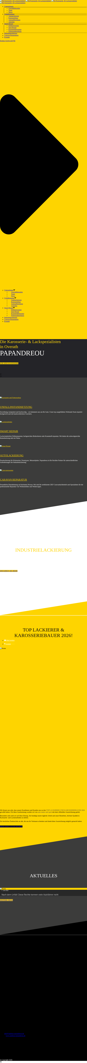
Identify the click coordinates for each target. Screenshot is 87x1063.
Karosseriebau (13, 18)
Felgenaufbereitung (14, 31)
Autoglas (11, 22)
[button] (9, 640)
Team (10, 10)
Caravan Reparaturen (11, 35)
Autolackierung (13, 16)
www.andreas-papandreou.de (15, 1036)
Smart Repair (8, 24)
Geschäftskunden (14, 8)
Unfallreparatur (9, 14)
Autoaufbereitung (14, 20)
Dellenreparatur (13, 26)
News (10, 12)
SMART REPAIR (9, 431)
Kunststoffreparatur (14, 29)
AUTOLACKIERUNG (11, 455)
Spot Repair (12, 27)
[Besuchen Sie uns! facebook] (1, 1058)
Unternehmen (8, 6)
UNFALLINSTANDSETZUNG (16, 407)
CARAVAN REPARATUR (13, 479)
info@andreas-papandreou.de (14, 1034)
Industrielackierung (10, 33)
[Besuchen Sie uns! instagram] (5, 1058)
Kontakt (7, 37)
